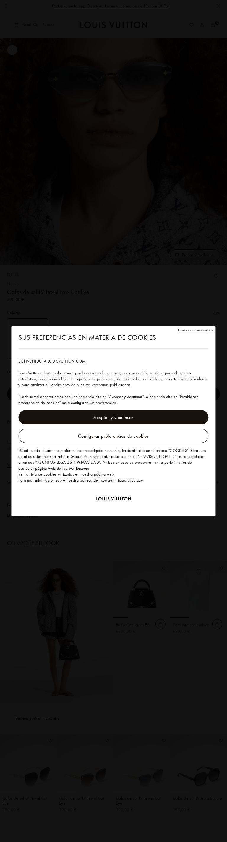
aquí (140, 480)
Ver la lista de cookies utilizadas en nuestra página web (66, 474)
